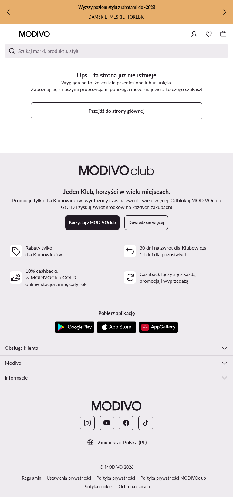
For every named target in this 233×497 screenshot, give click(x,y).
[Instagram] (87, 423)
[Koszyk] (223, 34)
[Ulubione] (208, 34)
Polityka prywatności (115, 478)
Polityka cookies (98, 486)
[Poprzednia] (8, 12)
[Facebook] (126, 423)
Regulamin (31, 478)
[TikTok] (145, 423)
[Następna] (224, 12)
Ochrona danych (134, 486)
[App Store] (116, 327)
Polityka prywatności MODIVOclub (173, 478)
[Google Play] (74, 327)
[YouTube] (107, 423)
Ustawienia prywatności (69, 478)
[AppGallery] (158, 327)
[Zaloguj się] (194, 34)
